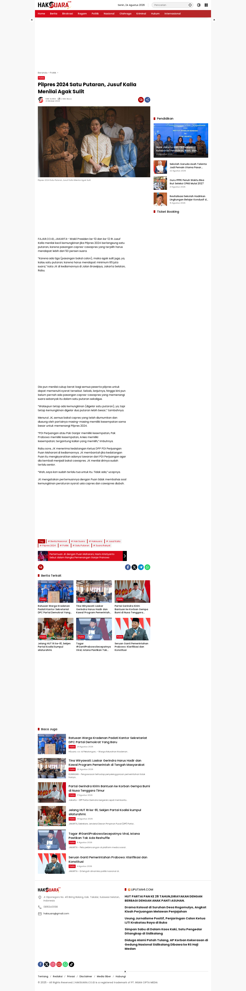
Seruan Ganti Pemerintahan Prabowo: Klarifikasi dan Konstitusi (131, 647)
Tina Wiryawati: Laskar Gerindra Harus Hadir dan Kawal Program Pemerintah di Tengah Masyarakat (93, 609)
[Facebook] (128, 567)
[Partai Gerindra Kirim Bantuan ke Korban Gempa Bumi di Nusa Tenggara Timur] (132, 591)
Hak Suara (79, 541)
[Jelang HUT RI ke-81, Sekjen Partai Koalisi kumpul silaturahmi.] (55, 629)
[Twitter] (134, 567)
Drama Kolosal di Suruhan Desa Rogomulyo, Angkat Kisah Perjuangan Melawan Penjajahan (165, 909)
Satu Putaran (82, 545)
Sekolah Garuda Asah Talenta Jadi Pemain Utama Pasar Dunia (188, 165)
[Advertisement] (24, 67)
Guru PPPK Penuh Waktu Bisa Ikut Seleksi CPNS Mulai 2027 (187, 181)
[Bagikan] (147, 100)
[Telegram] (141, 567)
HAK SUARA (51, 99)
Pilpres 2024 (49, 545)
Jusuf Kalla (114, 541)
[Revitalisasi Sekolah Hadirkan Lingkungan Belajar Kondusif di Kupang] (160, 199)
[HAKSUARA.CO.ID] (54, 5)
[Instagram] (53, 964)
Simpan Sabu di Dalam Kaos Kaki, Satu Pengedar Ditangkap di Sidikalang (163, 931)
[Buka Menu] (206, 5)
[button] (190, 5)
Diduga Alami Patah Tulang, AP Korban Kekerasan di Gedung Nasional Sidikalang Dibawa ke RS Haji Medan (166, 944)
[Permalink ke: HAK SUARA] (42, 100)
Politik (41, 77)
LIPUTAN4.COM (142, 889)
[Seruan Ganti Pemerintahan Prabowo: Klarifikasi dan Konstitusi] (132, 629)
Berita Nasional (59, 541)
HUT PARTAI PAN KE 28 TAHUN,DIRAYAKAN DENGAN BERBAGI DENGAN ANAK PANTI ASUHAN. (163, 898)
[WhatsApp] (147, 567)
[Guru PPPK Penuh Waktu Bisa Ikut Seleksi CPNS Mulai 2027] (160, 183)
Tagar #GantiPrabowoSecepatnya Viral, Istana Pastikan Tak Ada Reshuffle (93, 647)
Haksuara (97, 541)
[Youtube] (59, 964)
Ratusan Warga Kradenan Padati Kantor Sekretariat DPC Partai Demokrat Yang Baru (54, 609)
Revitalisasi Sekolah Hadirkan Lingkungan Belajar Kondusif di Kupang (188, 198)
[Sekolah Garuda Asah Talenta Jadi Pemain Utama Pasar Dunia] (160, 167)
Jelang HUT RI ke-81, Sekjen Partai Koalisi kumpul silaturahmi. (54, 647)
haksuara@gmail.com (56, 913)
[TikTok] (71, 964)
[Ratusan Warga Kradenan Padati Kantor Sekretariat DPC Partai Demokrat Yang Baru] (55, 591)
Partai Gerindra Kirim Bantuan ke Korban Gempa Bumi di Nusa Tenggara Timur (131, 609)
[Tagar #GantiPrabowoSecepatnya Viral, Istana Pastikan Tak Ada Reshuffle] (94, 629)
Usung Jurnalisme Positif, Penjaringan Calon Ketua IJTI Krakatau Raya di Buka (165, 920)
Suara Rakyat (103, 545)
